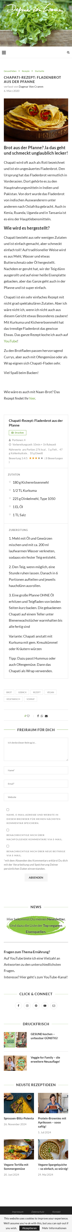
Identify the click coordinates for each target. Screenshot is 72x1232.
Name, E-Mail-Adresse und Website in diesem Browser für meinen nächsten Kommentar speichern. (33, 818)
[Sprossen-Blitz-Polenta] (19, 1103)
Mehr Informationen (54, 1228)
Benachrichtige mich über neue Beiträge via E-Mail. (36, 853)
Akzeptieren (29, 1228)
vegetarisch (13, 699)
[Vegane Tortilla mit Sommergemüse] (19, 1149)
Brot (9, 692)
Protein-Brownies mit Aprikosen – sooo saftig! (52, 1122)
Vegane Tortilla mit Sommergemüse (16, 1166)
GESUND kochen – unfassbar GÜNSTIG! (44, 1036)
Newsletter (56, 919)
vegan (50, 692)
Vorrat (30, 699)
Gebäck (22, 692)
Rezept (37, 692)
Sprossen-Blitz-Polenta (19, 1118)
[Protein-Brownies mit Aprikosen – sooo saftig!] (53, 1103)
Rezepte (26, 71)
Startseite (39, 71)
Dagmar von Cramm (31, 86)
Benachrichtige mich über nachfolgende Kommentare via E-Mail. (35, 837)
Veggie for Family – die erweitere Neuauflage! (45, 1059)
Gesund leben (10, 71)
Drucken (19, 432)
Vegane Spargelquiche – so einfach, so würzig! (53, 1166)
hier (32, 398)
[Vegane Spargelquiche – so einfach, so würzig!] (53, 1149)
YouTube (10, 341)
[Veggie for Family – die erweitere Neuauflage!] (15, 1063)
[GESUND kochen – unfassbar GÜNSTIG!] (15, 1040)
